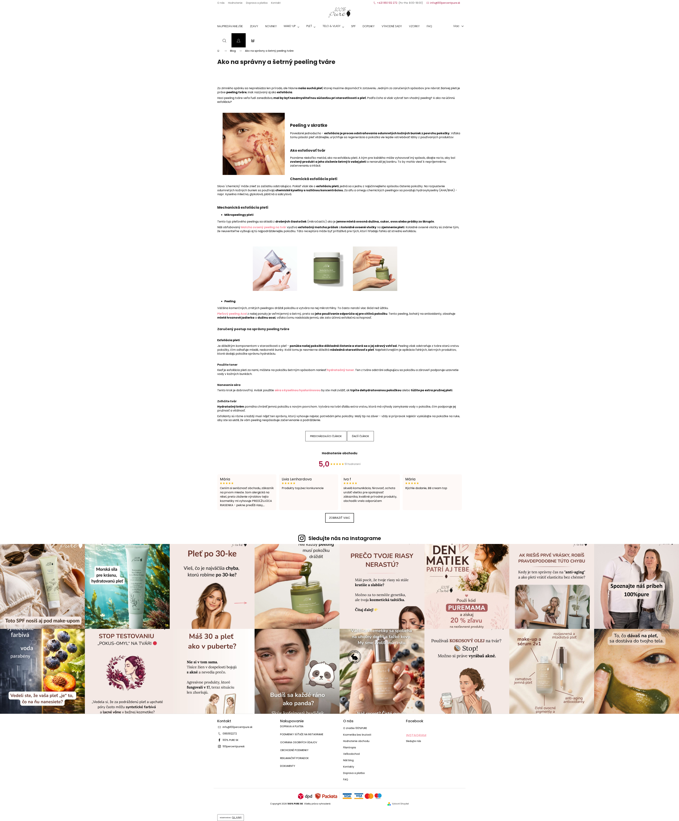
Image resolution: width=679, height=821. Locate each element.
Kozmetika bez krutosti (357, 734)
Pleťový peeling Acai (232, 314)
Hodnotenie (235, 1)
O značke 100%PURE (355, 728)
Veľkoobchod (351, 754)
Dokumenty (287, 766)
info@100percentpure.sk (237, 727)
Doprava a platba (257, 1)
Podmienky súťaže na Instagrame (301, 734)
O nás (221, 1)
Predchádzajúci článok (326, 436)
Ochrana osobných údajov (298, 742)
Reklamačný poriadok (294, 758)
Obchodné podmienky (294, 750)
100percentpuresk (234, 746)
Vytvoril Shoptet (400, 803)
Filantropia (349, 747)
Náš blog (348, 760)
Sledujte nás (413, 741)
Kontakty (348, 766)
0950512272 (230, 733)
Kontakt (276, 1)
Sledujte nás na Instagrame (345, 538)
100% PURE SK (230, 740)
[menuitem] (230, 27)
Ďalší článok (360, 436)
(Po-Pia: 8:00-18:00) (400, 1)
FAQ (345, 779)
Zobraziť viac (339, 518)
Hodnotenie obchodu (339, 453)
